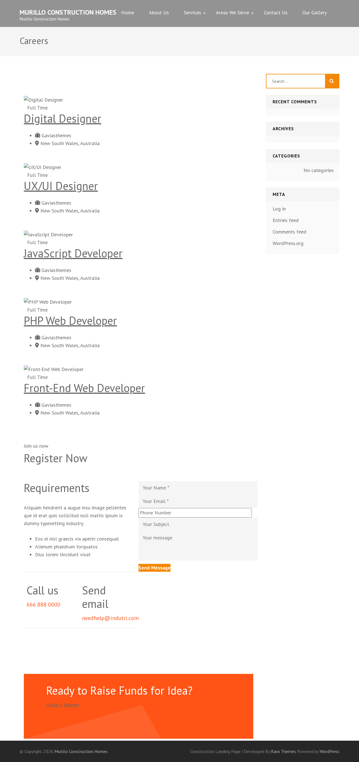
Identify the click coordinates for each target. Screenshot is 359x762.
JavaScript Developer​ (73, 253)
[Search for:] (295, 81)
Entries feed (286, 220)
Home (127, 12)
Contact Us (275, 12)
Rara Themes (284, 751)
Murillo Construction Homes (68, 12)
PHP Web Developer (70, 320)
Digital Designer (62, 118)
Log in (279, 208)
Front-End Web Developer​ (84, 388)
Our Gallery (314, 12)
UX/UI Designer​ (61, 186)
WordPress (329, 751)
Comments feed (289, 231)
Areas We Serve (232, 12)
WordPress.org (288, 243)
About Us (159, 12)
